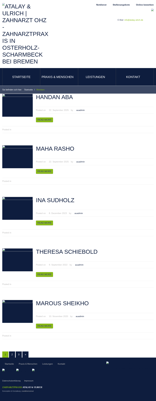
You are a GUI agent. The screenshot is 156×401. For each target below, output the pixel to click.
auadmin (80, 110)
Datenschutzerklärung (11, 381)
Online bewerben (145, 5)
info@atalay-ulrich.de (133, 20)
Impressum (28, 381)
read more (44, 120)
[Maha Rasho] (17, 156)
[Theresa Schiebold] (17, 259)
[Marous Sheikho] (17, 311)
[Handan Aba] (17, 105)
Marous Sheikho (62, 303)
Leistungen (95, 77)
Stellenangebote (121, 5)
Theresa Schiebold (67, 252)
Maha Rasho (55, 148)
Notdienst (101, 5)
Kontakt (133, 77)
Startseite (21, 77)
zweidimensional (27, 391)
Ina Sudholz (55, 200)
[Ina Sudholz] (17, 208)
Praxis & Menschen (57, 77)
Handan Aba (54, 97)
